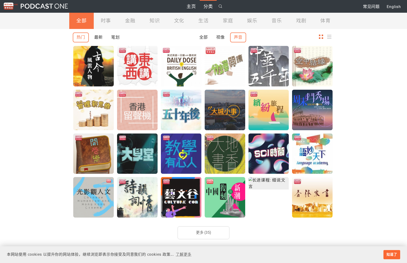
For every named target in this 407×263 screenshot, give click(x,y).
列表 (330, 36)
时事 (106, 21)
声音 (238, 37)
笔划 (115, 37)
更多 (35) (203, 232)
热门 (81, 37)
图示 (322, 36)
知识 (155, 21)
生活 (203, 21)
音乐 (277, 21)
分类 (208, 6)
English (394, 6)
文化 (179, 21)
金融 (130, 21)
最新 (98, 37)
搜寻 (220, 6)
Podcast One (44, 6)
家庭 (228, 21)
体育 (325, 21)
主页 (191, 6)
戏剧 (301, 21)
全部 (81, 21)
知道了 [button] (392, 254)
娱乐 (252, 21)
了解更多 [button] (183, 254)
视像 (220, 37)
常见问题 (371, 6)
